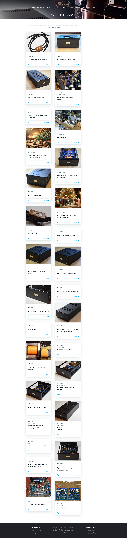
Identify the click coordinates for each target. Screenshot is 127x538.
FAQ (83, 7)
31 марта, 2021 (31, 501)
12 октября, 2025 (31, 94)
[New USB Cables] (38, 216)
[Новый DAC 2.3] (68, 491)
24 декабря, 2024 (61, 134)
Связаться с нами (90, 530)
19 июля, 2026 (31, 56)
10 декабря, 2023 (61, 212)
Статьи (48, 7)
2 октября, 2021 (60, 425)
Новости (72, 7)
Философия (55, 7)
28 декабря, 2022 (61, 233)
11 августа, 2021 (31, 423)
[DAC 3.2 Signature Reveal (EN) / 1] (68, 256)
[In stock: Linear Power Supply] (68, 42)
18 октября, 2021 (31, 405)
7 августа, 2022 (31, 268)
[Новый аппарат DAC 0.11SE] (38, 390)
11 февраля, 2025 (61, 94)
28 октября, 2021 (61, 385)
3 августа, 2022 (60, 271)
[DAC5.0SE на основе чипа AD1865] (68, 410)
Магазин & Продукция (38, 7)
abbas (32, 55)
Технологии (63, 7)
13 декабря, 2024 (31, 152)
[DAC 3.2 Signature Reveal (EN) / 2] (38, 294)
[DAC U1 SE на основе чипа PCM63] (68, 370)
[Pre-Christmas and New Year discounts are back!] (38, 138)
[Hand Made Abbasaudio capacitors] (68, 80)
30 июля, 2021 (60, 465)
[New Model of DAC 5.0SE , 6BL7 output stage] (68, 158)
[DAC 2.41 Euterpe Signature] (38, 80)
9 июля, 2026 (60, 56)
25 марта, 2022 (31, 327)
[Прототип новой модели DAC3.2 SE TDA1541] (68, 451)
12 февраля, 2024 (61, 172)
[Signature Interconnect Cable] (38, 42)
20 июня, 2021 (31, 461)
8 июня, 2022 (60, 327)
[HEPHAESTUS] (68, 120)
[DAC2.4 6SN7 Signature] (38, 178)
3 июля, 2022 (60, 289)
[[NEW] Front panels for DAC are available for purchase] (68, 312)
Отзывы (78, 7)
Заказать (89, 7)
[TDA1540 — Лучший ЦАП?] (38, 487)
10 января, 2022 (31, 365)
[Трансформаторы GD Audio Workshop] (38, 350)
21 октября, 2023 (31, 230)
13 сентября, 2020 (61, 505)
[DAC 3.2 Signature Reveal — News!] (38, 254)
